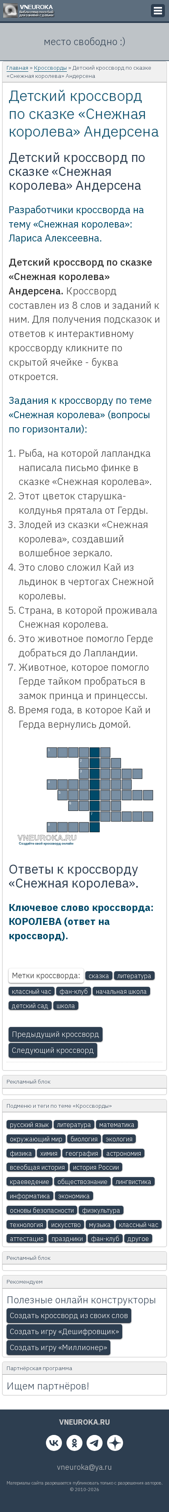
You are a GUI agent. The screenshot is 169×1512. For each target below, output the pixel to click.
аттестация (26, 1238)
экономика (74, 1196)
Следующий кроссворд (53, 1050)
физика (21, 1153)
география (82, 1153)
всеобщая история (37, 1167)
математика (117, 1124)
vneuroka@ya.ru (84, 1467)
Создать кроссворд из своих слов (69, 1315)
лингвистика (133, 1181)
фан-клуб (73, 991)
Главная (17, 67)
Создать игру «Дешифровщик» (64, 1331)
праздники (67, 1238)
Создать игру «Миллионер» (58, 1347)
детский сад (30, 1006)
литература (134, 976)
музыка (100, 1225)
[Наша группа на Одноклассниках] (74, 1445)
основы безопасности (42, 1210)
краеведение (29, 1181)
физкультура (101, 1210)
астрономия (123, 1153)
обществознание (82, 1181)
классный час (31, 991)
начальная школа (121, 991)
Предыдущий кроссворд (55, 1034)
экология (119, 1139)
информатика (30, 1196)
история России (96, 1167)
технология (26, 1225)
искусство (66, 1225)
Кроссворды (50, 67)
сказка (99, 976)
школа (66, 1006)
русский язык (29, 1124)
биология (84, 1139)
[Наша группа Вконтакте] (54, 1445)
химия (48, 1153)
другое (138, 1238)
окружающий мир (36, 1139)
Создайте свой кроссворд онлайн (46, 843)
